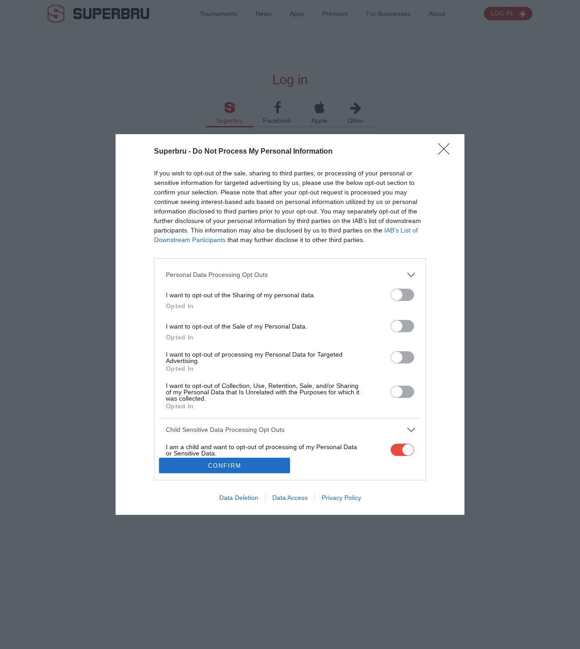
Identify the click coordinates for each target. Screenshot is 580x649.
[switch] (402, 295)
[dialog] (290, 324)
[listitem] (290, 275)
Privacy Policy (341, 497)
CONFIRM (225, 465)
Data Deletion (238, 497)
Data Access (290, 497)
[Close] (446, 151)
